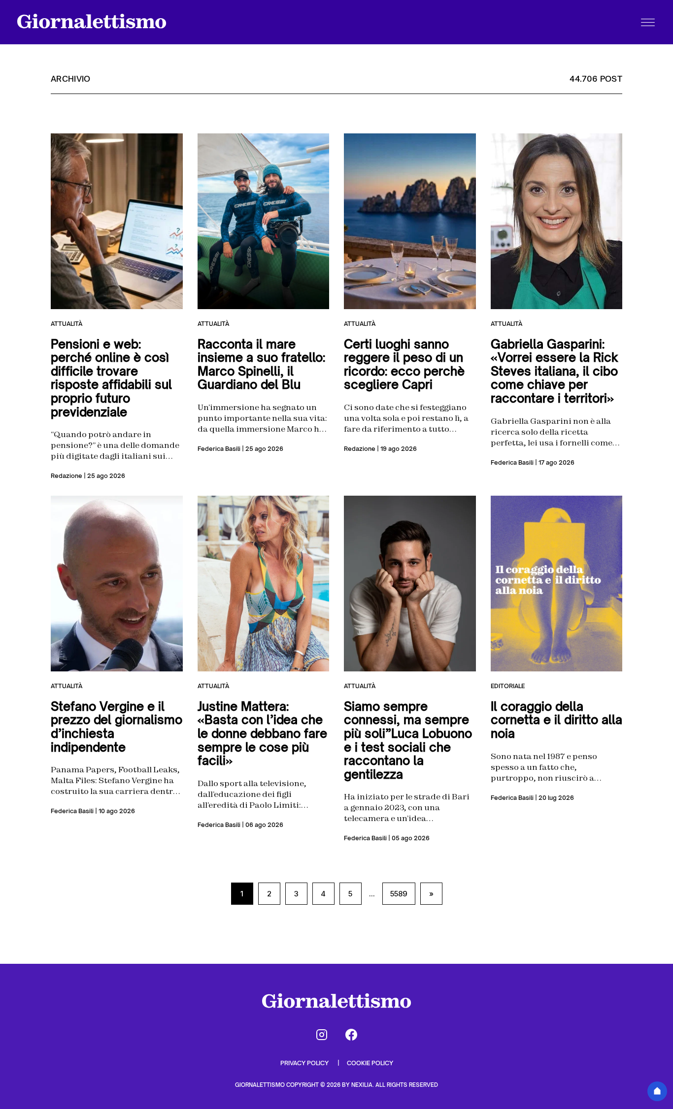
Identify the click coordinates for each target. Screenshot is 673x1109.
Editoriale (508, 686)
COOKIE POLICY (370, 1063)
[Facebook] (351, 1035)
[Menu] (648, 22)
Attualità (66, 323)
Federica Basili (219, 448)
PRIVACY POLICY (305, 1063)
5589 (398, 893)
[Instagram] (322, 1035)
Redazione (66, 475)
